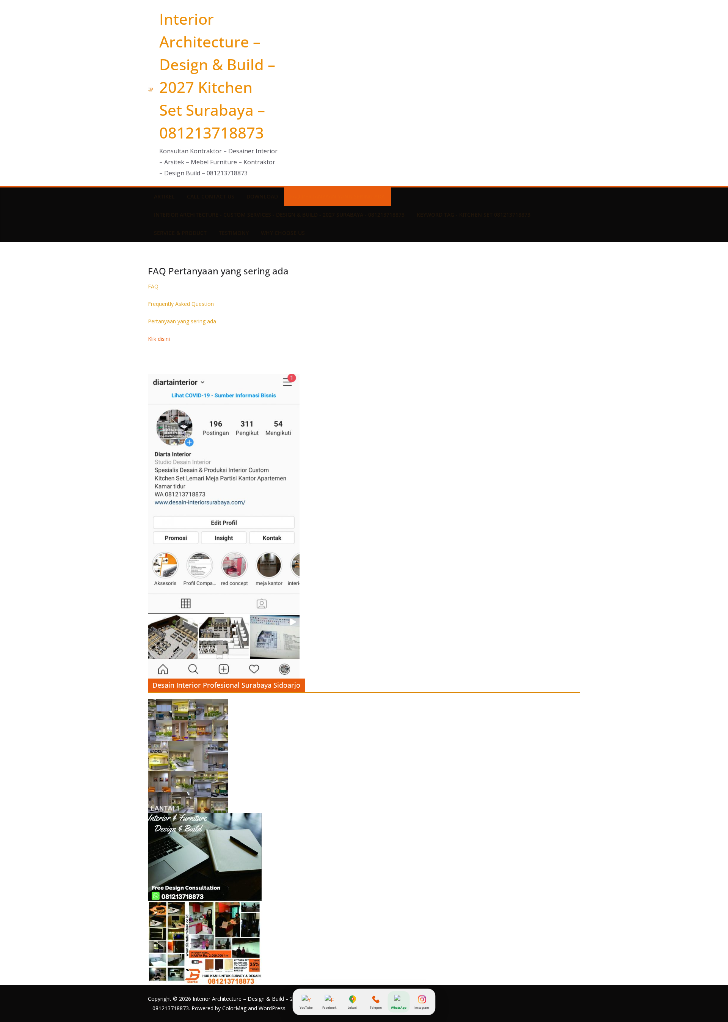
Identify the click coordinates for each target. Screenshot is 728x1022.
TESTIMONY (234, 232)
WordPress (272, 1008)
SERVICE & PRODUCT (180, 232)
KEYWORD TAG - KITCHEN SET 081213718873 (473, 214)
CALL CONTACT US (210, 196)
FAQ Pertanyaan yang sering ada (337, 196)
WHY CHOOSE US (283, 232)
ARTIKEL (164, 196)
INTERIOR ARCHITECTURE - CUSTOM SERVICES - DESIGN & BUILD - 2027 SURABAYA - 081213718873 (279, 214)
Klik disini (159, 338)
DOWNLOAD (262, 196)
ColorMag (234, 1008)
